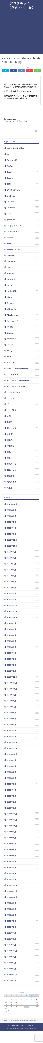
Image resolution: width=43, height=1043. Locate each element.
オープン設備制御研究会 (22, 369)
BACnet (22, 166)
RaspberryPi (22, 321)
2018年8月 (22, 838)
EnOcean (22, 208)
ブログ (22, 404)
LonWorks (22, 261)
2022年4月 (22, 582)
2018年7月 (22, 844)
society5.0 (22, 339)
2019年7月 (22, 772)
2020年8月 (22, 701)
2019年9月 (22, 760)
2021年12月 (22, 605)
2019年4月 (22, 790)
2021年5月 (22, 647)
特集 (22, 458)
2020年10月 (22, 689)
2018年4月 (22, 861)
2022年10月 (22, 546)
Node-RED (22, 291)
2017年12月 (22, 885)
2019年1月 (22, 808)
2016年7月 (22, 963)
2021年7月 (22, 635)
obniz (22, 297)
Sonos (22, 345)
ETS (22, 214)
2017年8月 (22, 909)
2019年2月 (22, 802)
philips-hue (22, 309)
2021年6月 (22, 641)
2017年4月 (22, 933)
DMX (22, 184)
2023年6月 (22, 516)
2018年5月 (22, 856)
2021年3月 (22, 659)
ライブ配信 (22, 410)
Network (22, 279)
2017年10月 (22, 897)
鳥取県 (22, 488)
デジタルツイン (22, 392)
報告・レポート (22, 428)
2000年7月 (22, 981)
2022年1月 (22, 599)
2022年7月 (22, 564)
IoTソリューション (22, 226)
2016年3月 (22, 969)
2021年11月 (22, 611)
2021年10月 (22, 617)
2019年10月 (22, 754)
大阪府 (22, 434)
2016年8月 (22, 957)
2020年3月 (22, 725)
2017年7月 (22, 915)
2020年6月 (22, 713)
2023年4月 (22, 528)
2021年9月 (22, 623)
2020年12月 (22, 677)
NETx (22, 285)
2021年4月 (22, 653)
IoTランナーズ (22, 232)
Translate (23, 121)
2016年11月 (22, 951)
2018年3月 (22, 867)
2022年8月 (22, 558)
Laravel (22, 255)
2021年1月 (22, 671)
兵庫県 (22, 422)
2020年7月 (22, 707)
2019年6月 (22, 778)
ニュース (22, 398)
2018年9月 (22, 832)
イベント (22, 363)
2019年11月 (22, 748)
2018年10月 (22, 826)
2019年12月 (22, 742)
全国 (22, 416)
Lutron (22, 267)
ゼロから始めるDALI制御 (22, 380)
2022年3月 (22, 588)
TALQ (22, 351)
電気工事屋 (22, 482)
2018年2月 (22, 873)
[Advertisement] (21, 31)
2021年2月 (22, 665)
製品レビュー (22, 470)
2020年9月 (22, 695)
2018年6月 (22, 850)
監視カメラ (22, 464)
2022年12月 (22, 540)
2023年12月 (22, 504)
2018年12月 (22, 814)
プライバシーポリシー (16, 1025)
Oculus (22, 303)
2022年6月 (22, 570)
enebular (22, 196)
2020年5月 (22, 719)
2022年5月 (22, 576)
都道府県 (22, 476)
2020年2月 (22, 730)
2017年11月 (22, 891)
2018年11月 (22, 820)
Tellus (22, 357)
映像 (22, 452)
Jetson (22, 238)
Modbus (22, 273)
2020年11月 (22, 683)
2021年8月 (22, 629)
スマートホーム (22, 375)
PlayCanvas (22, 315)
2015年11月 (22, 975)
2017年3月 (22, 939)
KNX (22, 244)
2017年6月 (22, 921)
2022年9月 (22, 552)
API (22, 154)
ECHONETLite (22, 190)
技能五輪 (22, 446)
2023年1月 (22, 534)
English (22, 202)
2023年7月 (22, 510)
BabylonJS (22, 160)
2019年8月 (22, 766)
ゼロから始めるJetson (22, 386)
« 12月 (6, 1011)
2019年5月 (22, 784)
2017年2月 (22, 945)
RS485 (22, 327)
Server (22, 333)
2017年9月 (22, 903)
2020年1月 (22, 736)
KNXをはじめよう (22, 249)
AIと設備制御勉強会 (22, 148)
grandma (22, 220)
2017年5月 (22, 927)
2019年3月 (22, 796)
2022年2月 (22, 593)
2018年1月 (22, 879)
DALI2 (22, 178)
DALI (22, 172)
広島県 (22, 440)
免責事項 (30, 1025)
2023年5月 (22, 522)
